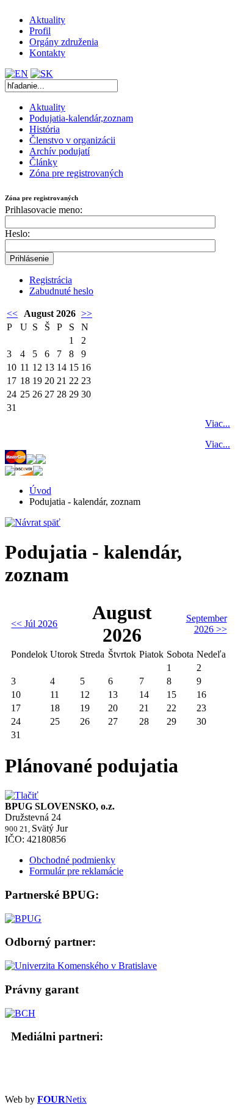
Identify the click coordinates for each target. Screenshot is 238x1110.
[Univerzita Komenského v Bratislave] (81, 965)
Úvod (40, 490)
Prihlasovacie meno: (43, 210)
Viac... (217, 423)
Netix (62, 1099)
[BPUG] (23, 918)
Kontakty (47, 53)
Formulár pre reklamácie (76, 871)
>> (86, 313)
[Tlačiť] (21, 795)
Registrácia (50, 280)
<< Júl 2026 (34, 623)
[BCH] (20, 1013)
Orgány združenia (63, 42)
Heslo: (17, 233)
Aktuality (47, 20)
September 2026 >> (206, 623)
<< (12, 313)
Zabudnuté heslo (61, 291)
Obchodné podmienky (72, 860)
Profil (40, 31)
